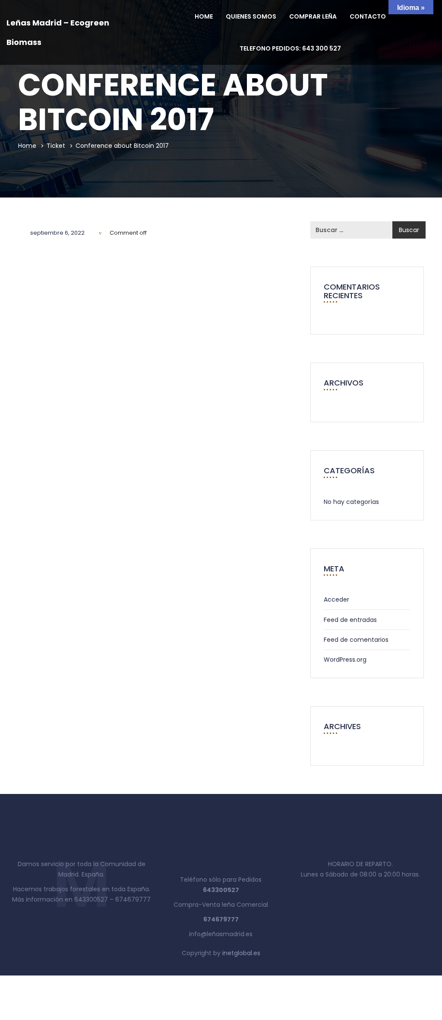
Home (204, 16)
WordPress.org (345, 659)
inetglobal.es (241, 953)
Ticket (56, 145)
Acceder (336, 599)
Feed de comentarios (356, 639)
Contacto (368, 16)
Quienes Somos (251, 16)
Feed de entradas (350, 619)
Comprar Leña (313, 16)
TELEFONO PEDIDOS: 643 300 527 (290, 48)
